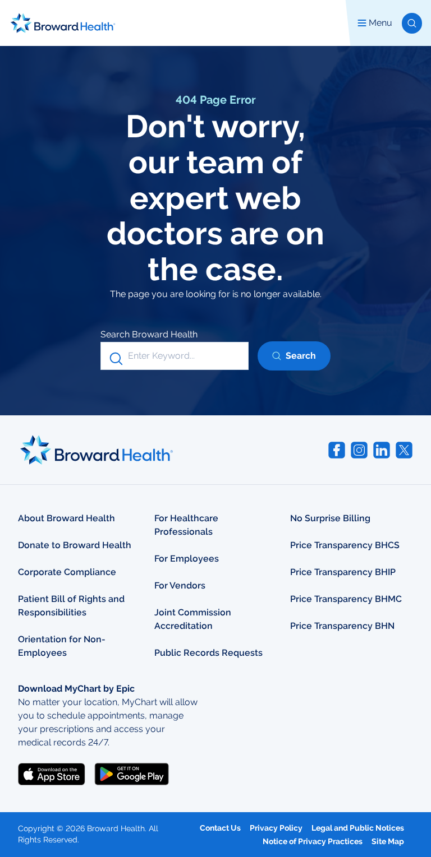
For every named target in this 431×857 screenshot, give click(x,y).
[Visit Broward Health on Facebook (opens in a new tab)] (337, 450)
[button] (412, 23)
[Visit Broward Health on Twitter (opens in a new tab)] (404, 450)
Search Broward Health (149, 334)
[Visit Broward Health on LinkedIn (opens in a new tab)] (382, 450)
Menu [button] (380, 22)
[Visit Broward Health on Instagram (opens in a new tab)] (359, 450)
